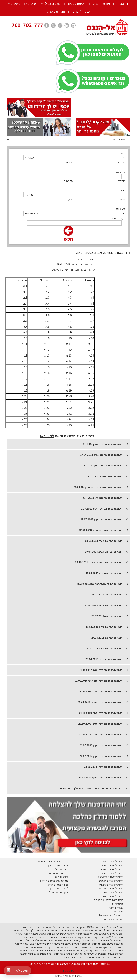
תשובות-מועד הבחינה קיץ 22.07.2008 (101, 519)
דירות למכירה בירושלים (110, 880)
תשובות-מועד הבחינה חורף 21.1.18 (103, 444)
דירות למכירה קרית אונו (48, 861)
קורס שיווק (117, 904)
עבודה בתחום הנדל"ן (57, 884)
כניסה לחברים (81, 11)
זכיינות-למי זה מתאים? (111, 915)
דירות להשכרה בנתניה (111, 896)
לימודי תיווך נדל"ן (59, 888)
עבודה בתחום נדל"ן (58, 865)
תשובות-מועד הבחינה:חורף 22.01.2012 (100, 777)
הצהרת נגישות (56, 11)
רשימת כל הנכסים (113, 919)
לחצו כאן (47, 436)
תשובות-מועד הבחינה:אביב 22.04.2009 (100, 691)
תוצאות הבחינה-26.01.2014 (107, 594)
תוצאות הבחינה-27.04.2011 (107, 637)
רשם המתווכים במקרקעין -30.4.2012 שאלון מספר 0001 (91, 788)
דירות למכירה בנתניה (112, 892)
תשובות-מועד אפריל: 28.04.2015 (104, 659)
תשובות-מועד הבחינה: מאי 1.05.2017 (101, 670)
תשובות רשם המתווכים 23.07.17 (104, 476)
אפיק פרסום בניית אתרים (68, 975)
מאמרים (16, 3)
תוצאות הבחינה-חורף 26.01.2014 (104, 541)
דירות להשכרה (115, 888)
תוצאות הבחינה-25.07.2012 (107, 616)
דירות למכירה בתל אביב (110, 873)
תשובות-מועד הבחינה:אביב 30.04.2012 (100, 734)
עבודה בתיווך (116, 907)
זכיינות (32, 3)
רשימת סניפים (76, 3)
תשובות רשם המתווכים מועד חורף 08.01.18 (98, 487)
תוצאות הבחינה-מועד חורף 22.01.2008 (101, 530)
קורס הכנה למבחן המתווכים (108, 900)
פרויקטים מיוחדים (58, 873)
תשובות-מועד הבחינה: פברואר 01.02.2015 (99, 680)
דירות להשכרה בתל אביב (110, 869)
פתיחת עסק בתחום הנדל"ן (54, 880)
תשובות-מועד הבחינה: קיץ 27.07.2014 (101, 756)
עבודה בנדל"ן (116, 911)
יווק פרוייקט (60, 876)
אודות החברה (101, 3)
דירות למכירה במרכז (112, 861)
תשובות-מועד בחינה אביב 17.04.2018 (101, 454)
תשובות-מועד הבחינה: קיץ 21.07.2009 (101, 745)
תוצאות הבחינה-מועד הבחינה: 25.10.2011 (99, 562)
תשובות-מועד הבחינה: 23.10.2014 (103, 766)
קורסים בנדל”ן (52, 3)
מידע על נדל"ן (61, 869)
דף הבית (123, 3)
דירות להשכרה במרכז (112, 865)
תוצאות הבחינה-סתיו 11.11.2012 (104, 626)
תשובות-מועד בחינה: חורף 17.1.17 (103, 465)
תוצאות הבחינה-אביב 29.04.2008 (104, 551)
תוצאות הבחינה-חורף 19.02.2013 (104, 648)
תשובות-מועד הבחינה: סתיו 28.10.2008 (100, 723)
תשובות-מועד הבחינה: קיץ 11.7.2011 (102, 508)
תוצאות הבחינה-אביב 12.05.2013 (104, 605)
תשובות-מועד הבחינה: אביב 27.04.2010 (100, 702)
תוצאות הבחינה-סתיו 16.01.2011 (104, 573)
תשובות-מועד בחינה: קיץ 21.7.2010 (103, 497)
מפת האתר (68, 970)
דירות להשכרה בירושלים (110, 876)
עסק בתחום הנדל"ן (58, 892)
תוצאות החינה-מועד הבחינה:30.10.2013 (100, 583)
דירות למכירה (115, 884)
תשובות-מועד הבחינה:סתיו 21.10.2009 (101, 713)
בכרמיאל (103, 884)
